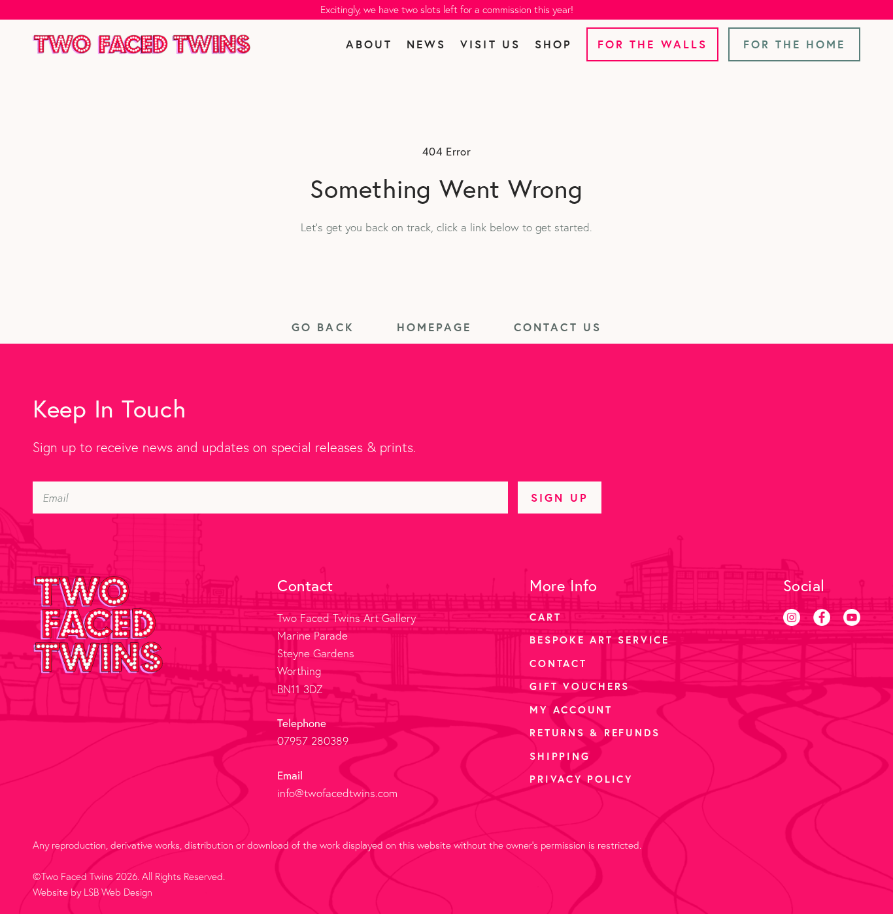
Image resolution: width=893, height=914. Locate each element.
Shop (553, 44)
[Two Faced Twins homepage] (141, 44)
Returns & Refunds (595, 732)
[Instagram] (791, 617)
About (369, 44)
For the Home (794, 44)
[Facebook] (821, 617)
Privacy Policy (581, 778)
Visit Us (490, 44)
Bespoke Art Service (599, 639)
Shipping (560, 755)
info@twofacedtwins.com (337, 793)
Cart (545, 616)
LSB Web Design (118, 892)
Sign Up (559, 497)
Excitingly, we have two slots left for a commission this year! (446, 9)
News (426, 44)
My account (571, 709)
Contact (558, 663)
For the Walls (652, 44)
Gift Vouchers (580, 686)
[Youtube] (851, 617)
